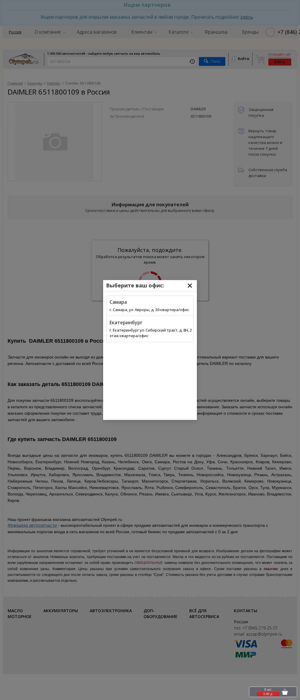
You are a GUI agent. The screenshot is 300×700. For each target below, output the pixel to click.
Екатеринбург (126, 322)
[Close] (190, 286)
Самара (118, 302)
